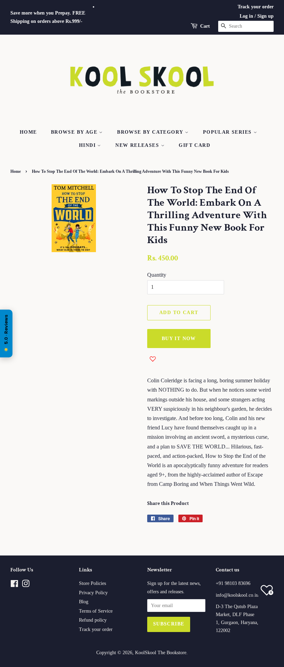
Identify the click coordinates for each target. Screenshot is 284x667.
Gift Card (194, 145)
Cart (205, 26)
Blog (83, 601)
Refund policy (93, 620)
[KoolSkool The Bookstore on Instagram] (25, 585)
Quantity (156, 275)
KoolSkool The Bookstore (160, 652)
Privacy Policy (93, 592)
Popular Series (228, 132)
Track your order (256, 6)
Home (28, 132)
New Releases (138, 145)
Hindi (88, 145)
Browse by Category (151, 132)
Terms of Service (96, 611)
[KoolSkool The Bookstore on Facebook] (14, 585)
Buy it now (179, 338)
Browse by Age (75, 132)
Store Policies (92, 583)
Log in (246, 16)
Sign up (265, 16)
